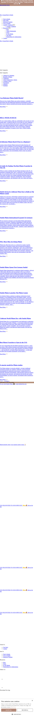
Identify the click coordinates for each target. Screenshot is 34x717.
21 (5, 381)
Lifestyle (5, 84)
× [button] (32, 700)
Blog (7, 29)
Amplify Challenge (8, 25)
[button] (17, 714)
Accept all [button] (9, 710)
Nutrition (5, 85)
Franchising (6, 82)
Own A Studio (6, 23)
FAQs (7, 32)
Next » (7, 381)
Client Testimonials (11, 31)
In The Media (9, 34)
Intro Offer (6, 20)
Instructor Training (7, 22)
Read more (13, 707)
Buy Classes (3, 15)
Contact (5, 38)
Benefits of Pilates (7, 77)
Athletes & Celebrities (8, 75)
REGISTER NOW (5, 5)
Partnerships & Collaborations (13, 36)
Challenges (6, 78)
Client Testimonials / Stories (10, 80)
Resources (5, 28)
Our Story (8, 35)
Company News (7, 81)
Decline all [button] (25, 710)
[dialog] (17, 708)
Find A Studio (9, 15)
